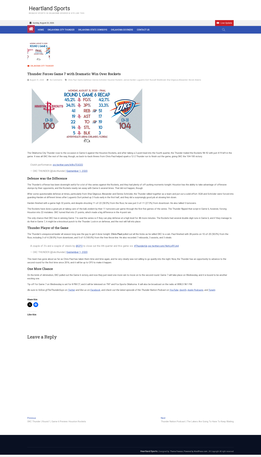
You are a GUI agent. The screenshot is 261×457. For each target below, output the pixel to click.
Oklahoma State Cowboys (92, 30)
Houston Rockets (115, 80)
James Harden (129, 80)
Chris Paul (72, 80)
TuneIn (211, 290)
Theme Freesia (176, 451)
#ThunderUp (141, 246)
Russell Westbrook (158, 80)
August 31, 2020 (37, 80)
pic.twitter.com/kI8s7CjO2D (68, 164)
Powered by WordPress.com (195, 451)
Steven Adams (194, 80)
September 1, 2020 (76, 171)
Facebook (95, 290)
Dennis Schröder (99, 80)
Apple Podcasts (195, 290)
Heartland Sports (49, 8)
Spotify (182, 290)
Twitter (71, 290)
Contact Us (143, 30)
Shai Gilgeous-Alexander (177, 80)
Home (41, 30)
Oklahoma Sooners (122, 30)
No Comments (56, 80)
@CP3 (79, 246)
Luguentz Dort (143, 80)
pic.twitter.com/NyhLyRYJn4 (163, 246)
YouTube (173, 290)
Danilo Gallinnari (85, 80)
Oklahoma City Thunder (61, 30)
